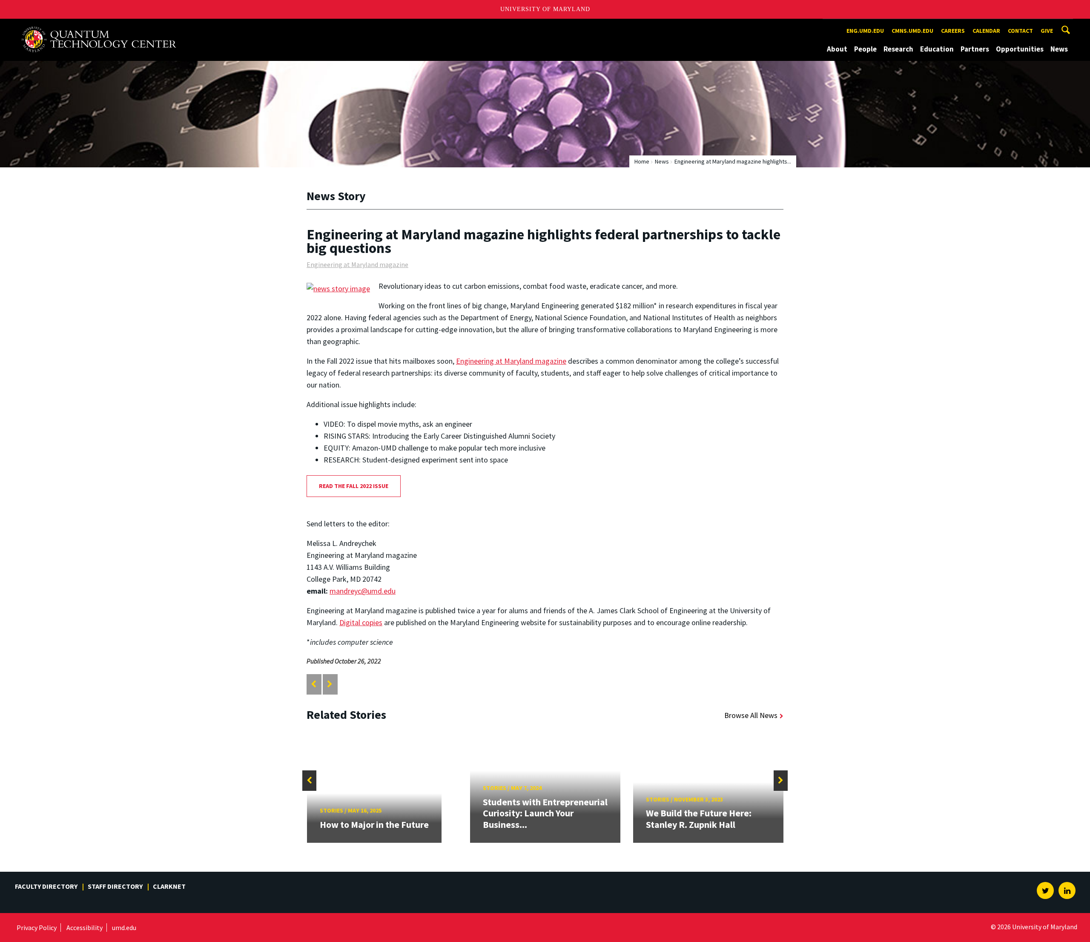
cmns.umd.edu (912, 30)
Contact (1020, 30)
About (837, 49)
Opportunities (1020, 49)
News (1059, 49)
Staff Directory (115, 886)
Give (1047, 30)
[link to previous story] (313, 684)
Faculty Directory (46, 886)
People (865, 49)
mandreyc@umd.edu (363, 591)
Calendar (986, 30)
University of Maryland (545, 9)
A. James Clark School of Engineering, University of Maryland (98, 27)
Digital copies (360, 622)
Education (937, 49)
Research (898, 49)
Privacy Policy (37, 927)
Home (641, 161)
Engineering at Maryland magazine (357, 264)
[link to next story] (330, 684)
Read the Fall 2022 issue (353, 486)
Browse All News (750, 715)
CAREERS (953, 30)
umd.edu (124, 927)
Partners (975, 49)
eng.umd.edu (865, 30)
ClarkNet (169, 886)
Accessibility (84, 927)
